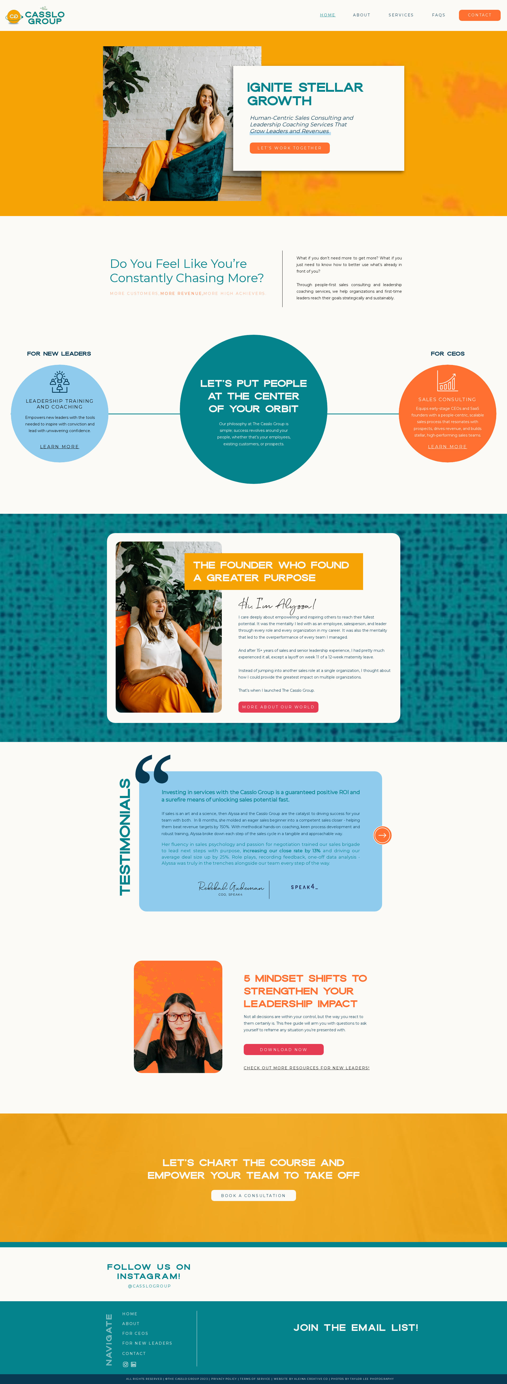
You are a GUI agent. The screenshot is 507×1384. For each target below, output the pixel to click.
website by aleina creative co (301, 1378)
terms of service (255, 1378)
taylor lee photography (372, 1378)
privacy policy (224, 1378)
